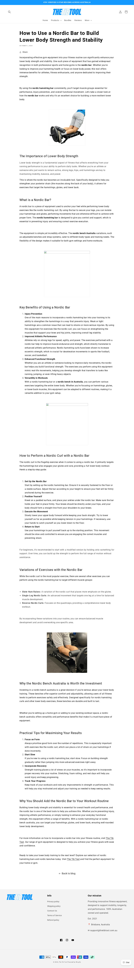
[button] (9, 12)
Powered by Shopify (74, 962)
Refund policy (53, 920)
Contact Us (52, 911)
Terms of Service (54, 915)
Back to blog (68, 873)
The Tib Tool (63, 962)
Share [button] (25, 52)
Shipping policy (54, 906)
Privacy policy (53, 901)
